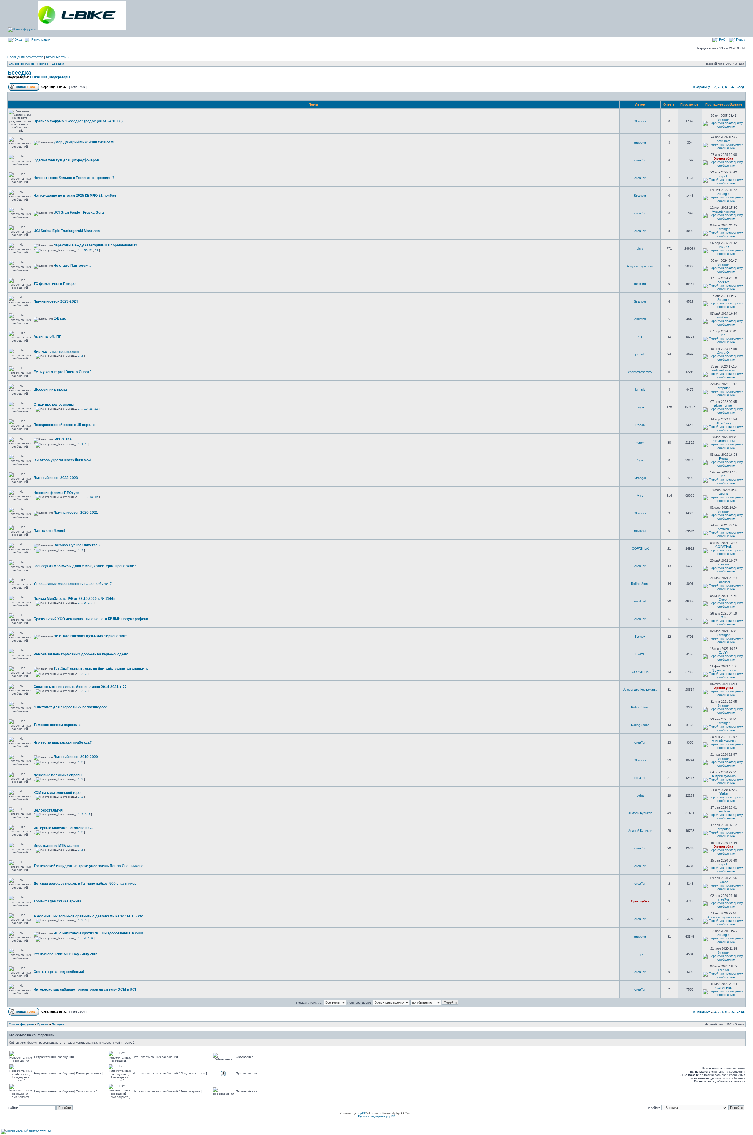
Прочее (42, 63)
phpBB (361, 1113)
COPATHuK (39, 77)
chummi (640, 319)
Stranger (640, 121)
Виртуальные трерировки (56, 352)
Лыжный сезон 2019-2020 (76, 757)
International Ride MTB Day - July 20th (65, 954)
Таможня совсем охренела (57, 725)
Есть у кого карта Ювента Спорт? (62, 372)
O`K (724, 617)
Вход (18, 39)
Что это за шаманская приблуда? (63, 742)
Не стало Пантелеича (72, 265)
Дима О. (723, 246)
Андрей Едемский (640, 266)
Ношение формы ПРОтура (57, 493)
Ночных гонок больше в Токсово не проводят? (74, 178)
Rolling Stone (640, 583)
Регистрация (40, 39)
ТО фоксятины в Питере (55, 284)
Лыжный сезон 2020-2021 (76, 512)
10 (86, 408)
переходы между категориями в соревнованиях (95, 245)
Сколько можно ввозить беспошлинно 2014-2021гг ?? (80, 687)
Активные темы (57, 57)
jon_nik (640, 354)
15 (96, 496)
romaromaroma (724, 441)
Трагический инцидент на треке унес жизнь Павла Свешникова (89, 866)
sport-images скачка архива (58, 901)
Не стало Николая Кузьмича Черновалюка (91, 636)
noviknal (640, 531)
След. (741, 87)
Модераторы (59, 77)
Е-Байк (60, 318)
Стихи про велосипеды (54, 405)
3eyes (723, 493)
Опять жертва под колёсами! (59, 972)
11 (91, 408)
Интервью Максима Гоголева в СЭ (64, 828)
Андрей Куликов (724, 211)
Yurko (723, 793)
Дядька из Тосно (724, 670)
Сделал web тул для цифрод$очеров (66, 160)
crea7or (640, 160)
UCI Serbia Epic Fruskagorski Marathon (67, 231)
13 (86, 496)
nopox (640, 442)
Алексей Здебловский (723, 917)
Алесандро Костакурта (640, 689)
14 (91, 496)
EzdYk (640, 654)
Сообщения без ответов (25, 57)
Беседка (58, 63)
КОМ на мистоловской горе (57, 793)
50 (86, 250)
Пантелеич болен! (49, 531)
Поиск (740, 39)
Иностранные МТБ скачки (56, 846)
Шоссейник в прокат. (51, 390)
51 (91, 250)
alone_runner (723, 405)
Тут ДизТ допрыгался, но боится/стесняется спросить (101, 669)
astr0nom (723, 141)
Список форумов (21, 63)
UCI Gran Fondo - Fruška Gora (79, 213)
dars (640, 248)
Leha (640, 795)
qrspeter (640, 142)
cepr (640, 954)
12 (96, 408)
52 (96, 250)
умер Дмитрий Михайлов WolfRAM (84, 142)
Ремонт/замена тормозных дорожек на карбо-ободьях (81, 654)
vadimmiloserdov (640, 372)
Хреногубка (723, 158)
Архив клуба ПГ (47, 337)
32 (733, 87)
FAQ (722, 39)
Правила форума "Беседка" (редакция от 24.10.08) (78, 121)
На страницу (701, 87)
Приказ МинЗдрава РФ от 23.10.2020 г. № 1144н (74, 599)
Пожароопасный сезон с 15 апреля (64, 425)
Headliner (723, 582)
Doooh (640, 425)
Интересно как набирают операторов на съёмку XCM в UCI (85, 989)
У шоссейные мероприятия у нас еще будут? (73, 584)
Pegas (640, 460)
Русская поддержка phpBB (376, 1116)
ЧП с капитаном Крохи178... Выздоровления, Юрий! (98, 933)
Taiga (640, 407)
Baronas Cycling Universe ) (77, 545)
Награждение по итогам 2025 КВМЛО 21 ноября (75, 195)
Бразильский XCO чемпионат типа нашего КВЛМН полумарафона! (91, 619)
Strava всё (63, 439)
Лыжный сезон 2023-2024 (56, 301)
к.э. (640, 336)
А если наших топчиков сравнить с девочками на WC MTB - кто (88, 916)
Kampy (640, 636)
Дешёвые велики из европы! (59, 775)
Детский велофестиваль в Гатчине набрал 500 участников (85, 884)
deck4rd (640, 284)
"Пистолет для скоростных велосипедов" (70, 707)
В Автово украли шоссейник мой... (63, 460)
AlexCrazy (723, 423)
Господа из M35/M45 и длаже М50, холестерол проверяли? (85, 566)
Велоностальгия (48, 810)
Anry (640, 495)
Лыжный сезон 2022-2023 (56, 478)
